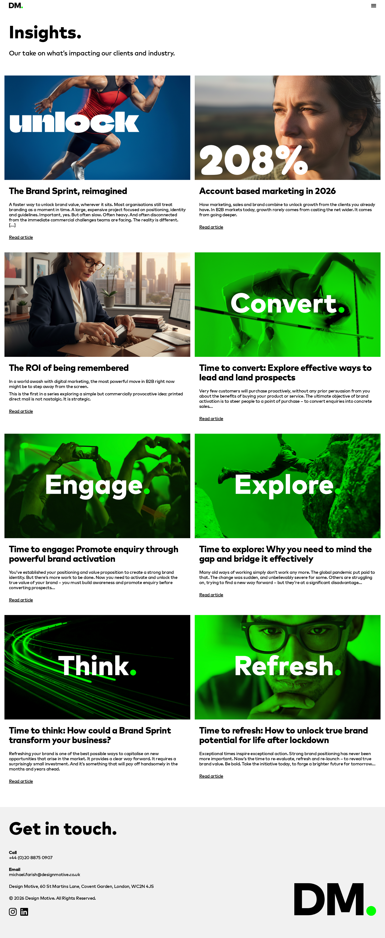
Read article (21, 237)
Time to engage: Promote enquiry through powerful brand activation (93, 553)
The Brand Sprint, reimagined (68, 190)
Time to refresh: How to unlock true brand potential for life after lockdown (283, 734)
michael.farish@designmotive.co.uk (44, 874)
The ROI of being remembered (69, 367)
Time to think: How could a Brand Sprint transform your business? (90, 734)
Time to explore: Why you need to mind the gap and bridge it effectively (285, 553)
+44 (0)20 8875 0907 (31, 857)
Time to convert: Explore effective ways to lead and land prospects (285, 372)
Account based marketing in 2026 (267, 190)
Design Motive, (81, 886)
